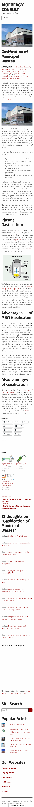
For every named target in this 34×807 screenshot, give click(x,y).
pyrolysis (18, 240)
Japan (15, 74)
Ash (11, 74)
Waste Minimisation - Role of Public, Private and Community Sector (20, 732)
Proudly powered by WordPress (12, 801)
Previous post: (17, 499)
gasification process (8, 99)
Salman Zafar (19, 67)
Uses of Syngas (15, 76)
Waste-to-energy (7, 71)
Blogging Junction (8, 773)
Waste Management (20, 69)
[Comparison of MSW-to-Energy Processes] (8, 458)
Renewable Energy (8, 69)
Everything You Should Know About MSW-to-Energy (7, 483)
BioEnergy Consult (13, 7)
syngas (17, 78)
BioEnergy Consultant (9, 768)
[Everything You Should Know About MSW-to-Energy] (8, 477)
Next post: (16, 506)
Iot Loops (5, 791)
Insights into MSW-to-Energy (17, 536)
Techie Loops (6, 786)
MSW (19, 74)
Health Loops (6, 782)
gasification (24, 76)
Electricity (27, 67)
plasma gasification (8, 78)
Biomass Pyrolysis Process (18, 724)
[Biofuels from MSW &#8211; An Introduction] (22, 458)
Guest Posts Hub (7, 777)
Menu (5, 18)
